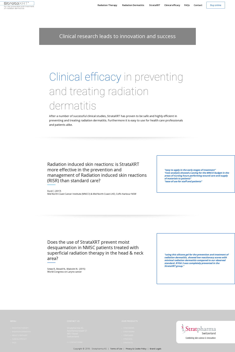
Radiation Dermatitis (21, 331)
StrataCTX (128, 342)
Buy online (215, 5)
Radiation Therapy (20, 328)
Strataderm (128, 331)
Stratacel (127, 339)
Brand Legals (155, 348)
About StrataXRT (19, 335)
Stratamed (128, 335)
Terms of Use (116, 348)
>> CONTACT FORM (74, 342)
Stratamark (128, 328)
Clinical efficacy (19, 339)
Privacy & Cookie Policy (136, 348)
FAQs (14, 342)
